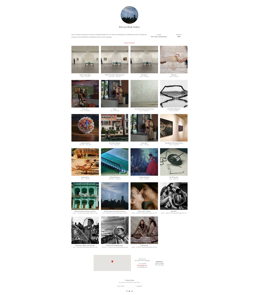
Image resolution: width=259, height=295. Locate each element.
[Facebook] (127, 291)
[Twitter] (129, 291)
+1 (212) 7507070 (142, 263)
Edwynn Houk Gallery (129, 26)
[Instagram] (132, 291)
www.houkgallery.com (142, 267)
